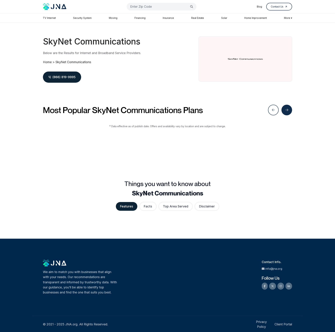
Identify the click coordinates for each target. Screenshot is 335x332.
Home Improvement (255, 17)
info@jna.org (273, 268)
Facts (148, 206)
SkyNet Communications (73, 62)
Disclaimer (207, 206)
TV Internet (49, 17)
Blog (259, 6)
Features (126, 206)
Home (47, 62)
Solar (224, 17)
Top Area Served (175, 206)
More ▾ (288, 17)
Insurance (168, 17)
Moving (113, 17)
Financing (140, 17)
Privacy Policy (261, 324)
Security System (82, 17)
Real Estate (197, 17)
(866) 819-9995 (64, 77)
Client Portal (283, 324)
